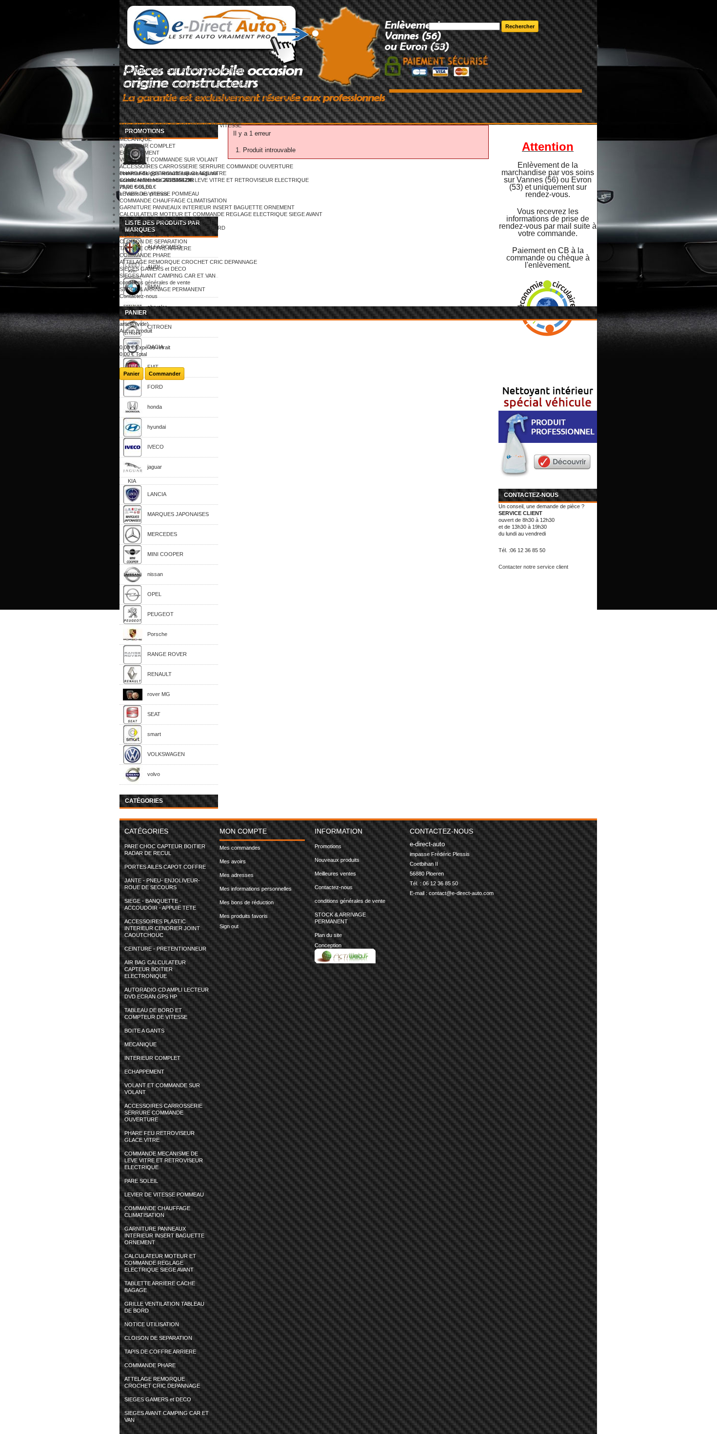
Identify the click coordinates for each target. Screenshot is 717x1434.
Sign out (229, 926)
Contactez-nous (139, 296)
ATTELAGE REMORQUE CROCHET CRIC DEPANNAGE (188, 262)
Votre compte (444, 52)
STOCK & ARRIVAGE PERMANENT (162, 289)
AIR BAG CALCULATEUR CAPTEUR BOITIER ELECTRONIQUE (197, 112)
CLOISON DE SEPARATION (153, 241)
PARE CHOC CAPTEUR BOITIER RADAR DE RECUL (184, 71)
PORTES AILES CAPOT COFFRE (160, 77)
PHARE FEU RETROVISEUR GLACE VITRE (173, 173)
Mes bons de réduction (246, 902)
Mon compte (243, 831)
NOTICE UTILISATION (147, 235)
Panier (136, 312)
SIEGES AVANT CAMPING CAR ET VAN (168, 276)
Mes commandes (239, 848)
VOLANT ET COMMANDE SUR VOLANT (169, 159)
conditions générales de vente (155, 282)
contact (437, 3)
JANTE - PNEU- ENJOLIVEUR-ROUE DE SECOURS (183, 84)
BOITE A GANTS (139, 132)
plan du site (442, 10)
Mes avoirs (232, 861)
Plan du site (328, 935)
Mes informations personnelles (255, 889)
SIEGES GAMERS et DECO (153, 269)
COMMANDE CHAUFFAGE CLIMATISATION (173, 200)
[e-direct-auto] (274, 30)
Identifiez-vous (472, 59)
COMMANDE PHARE (145, 255)
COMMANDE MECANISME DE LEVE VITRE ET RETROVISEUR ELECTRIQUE (214, 180)
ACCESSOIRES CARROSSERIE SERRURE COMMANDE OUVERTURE (206, 166)
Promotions (328, 846)
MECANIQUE (136, 139)
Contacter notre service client (533, 567)
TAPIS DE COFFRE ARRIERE (155, 248)
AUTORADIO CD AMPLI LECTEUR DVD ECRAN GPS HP (189, 118)
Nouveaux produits (337, 860)
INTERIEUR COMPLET (148, 146)
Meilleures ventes (335, 873)
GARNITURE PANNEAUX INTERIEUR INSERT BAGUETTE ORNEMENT (207, 207)
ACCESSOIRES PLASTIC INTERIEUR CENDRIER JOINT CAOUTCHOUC (209, 98)
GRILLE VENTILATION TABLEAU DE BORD (172, 228)
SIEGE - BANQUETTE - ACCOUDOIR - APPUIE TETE (184, 91)
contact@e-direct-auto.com (461, 893)
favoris (437, 17)
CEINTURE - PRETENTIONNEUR (160, 105)
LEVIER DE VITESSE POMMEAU (159, 194)
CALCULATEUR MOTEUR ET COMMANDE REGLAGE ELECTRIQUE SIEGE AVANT (221, 214)
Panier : (445, 45)
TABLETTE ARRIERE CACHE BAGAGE (167, 221)
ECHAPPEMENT (139, 153)
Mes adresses (236, 875)
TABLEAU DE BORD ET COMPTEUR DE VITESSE (180, 125)
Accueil (128, 64)
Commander (164, 374)
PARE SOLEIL (136, 187)
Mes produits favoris (243, 916)
